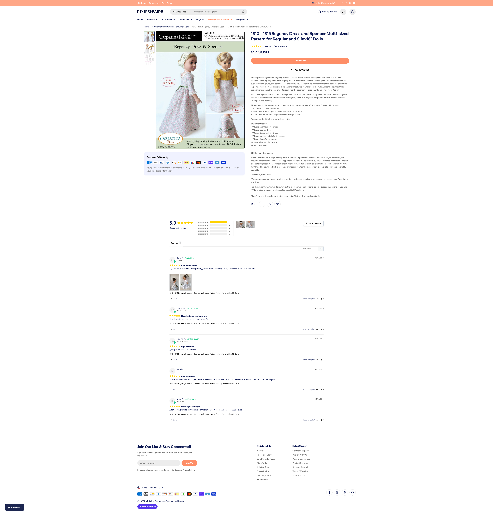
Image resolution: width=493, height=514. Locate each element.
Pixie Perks (167, 3)
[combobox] (208, 12)
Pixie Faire (149, 501)
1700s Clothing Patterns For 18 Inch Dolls (171, 27)
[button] (317, 299)
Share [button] (175, 299)
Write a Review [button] (315, 223)
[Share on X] (270, 204)
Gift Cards (141, 3)
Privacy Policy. (189, 470)
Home (146, 27)
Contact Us (154, 3)
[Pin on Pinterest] (277, 204)
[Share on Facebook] (262, 204)
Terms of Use (337, 187)
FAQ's (253, 190)
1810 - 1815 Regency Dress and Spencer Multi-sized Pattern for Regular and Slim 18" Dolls (204, 293)
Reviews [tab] (174, 243)
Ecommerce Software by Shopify (169, 501)
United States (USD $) (325, 3)
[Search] (243, 11)
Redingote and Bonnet (261, 100)
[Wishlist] (343, 12)
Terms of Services (171, 470)
